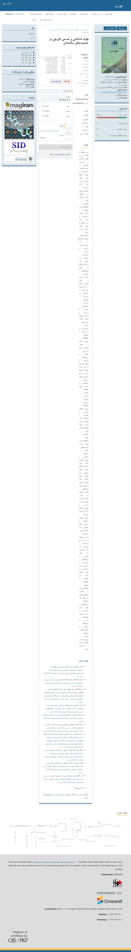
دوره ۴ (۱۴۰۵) (27, 55)
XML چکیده (54, 81)
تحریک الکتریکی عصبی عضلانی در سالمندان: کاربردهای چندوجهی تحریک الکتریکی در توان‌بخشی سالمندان (65, 669)
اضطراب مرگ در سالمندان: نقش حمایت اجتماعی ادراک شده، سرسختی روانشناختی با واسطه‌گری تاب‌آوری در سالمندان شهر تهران (63, 695)
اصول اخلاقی (49, 14)
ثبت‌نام (9, 4)
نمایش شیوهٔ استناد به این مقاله (60, 154)
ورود (4, 4)
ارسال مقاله (121, 28)
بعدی (78, 788)
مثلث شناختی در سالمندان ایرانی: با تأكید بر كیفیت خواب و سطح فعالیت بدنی (64, 708)
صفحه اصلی (109, 14)
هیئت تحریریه (62, 14)
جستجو (19, 14)
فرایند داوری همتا (45, 20)
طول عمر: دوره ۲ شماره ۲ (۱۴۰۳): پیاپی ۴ (57, 731)
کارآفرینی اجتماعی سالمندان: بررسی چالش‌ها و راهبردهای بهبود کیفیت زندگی (63, 727)
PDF (65, 81)
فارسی (32, 37)
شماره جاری (84, 14)
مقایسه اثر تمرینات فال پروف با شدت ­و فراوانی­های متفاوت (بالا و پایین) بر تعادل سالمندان (63, 766)
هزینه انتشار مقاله (35, 14)
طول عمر (119, 6)
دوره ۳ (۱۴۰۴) (27, 57)
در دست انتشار (96, 14)
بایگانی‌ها (73, 14)
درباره (34, 20)
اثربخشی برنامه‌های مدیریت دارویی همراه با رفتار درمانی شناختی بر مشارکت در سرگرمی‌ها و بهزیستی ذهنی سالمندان (63, 753)
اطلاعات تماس (109, 28)
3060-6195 (109, 77)
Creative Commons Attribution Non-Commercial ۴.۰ (56, 862)
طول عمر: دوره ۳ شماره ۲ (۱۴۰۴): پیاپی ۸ (63, 711)
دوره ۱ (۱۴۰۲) (27, 63)
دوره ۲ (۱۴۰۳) (27, 60)
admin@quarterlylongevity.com (114, 92)
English (31, 33)
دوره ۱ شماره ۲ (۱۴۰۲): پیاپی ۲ (60, 30)
